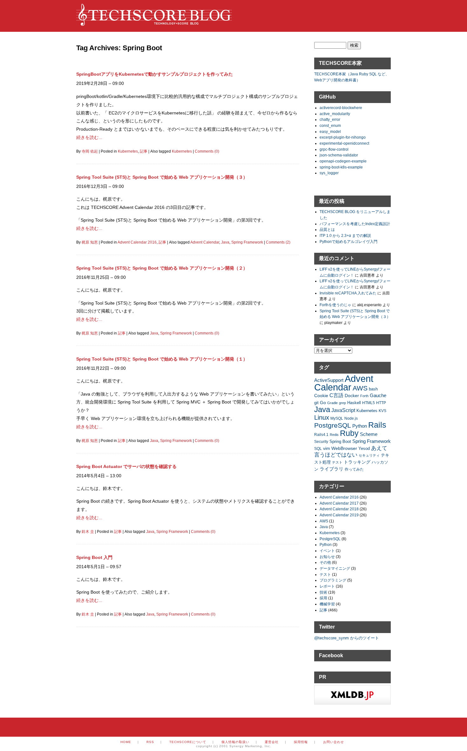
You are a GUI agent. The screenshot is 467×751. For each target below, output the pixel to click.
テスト (337, 462)
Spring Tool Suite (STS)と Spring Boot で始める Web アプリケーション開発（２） (161, 268)
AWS (360, 388)
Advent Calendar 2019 (339, 515)
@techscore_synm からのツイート (346, 638)
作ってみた (354, 469)
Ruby (349, 433)
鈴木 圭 (88, 532)
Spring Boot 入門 (94, 557)
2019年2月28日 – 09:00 (100, 83)
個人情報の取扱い (235, 742)
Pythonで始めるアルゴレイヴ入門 (348, 241)
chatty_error (330, 119)
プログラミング (333, 580)
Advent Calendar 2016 (137, 242)
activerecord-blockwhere (341, 108)
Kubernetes (128, 151)
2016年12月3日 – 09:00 (100, 186)
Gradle (332, 403)
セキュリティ (369, 455)
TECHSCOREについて (187, 742)
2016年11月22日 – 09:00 (101, 368)
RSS (150, 742)
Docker (352, 395)
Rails (377, 424)
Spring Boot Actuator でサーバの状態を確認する (126, 466)
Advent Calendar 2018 (339, 509)
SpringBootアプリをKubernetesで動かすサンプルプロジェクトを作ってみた (154, 74)
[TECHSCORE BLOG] (154, 22)
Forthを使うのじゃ (335, 305)
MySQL (336, 418)
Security (321, 441)
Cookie (321, 395)
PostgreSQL (332, 425)
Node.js (351, 418)
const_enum (330, 125)
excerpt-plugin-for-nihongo (343, 137)
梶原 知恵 (90, 242)
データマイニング (335, 568)
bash (373, 389)
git (316, 403)
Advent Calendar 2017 (339, 503)
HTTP (381, 403)
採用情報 (301, 742)
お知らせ (327, 557)
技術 (323, 592)
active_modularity (335, 114)
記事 (143, 151)
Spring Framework (247, 242)
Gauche (378, 395)
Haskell (354, 402)
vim (326, 448)
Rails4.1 (321, 434)
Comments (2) (278, 242)
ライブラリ (331, 469)
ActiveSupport (328, 380)
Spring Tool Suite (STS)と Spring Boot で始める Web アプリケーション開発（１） (161, 359)
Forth (364, 396)
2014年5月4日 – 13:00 (98, 475)
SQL (318, 448)
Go (323, 402)
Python (359, 426)
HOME (125, 742)
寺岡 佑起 (90, 151)
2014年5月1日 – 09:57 (98, 566)
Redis (334, 435)
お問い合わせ (333, 742)
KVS (382, 411)
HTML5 (368, 403)
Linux (321, 417)
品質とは (327, 229)
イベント (327, 550)
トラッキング (357, 462)
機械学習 (327, 604)
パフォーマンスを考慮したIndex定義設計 (355, 224)
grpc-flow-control (334, 149)
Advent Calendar (204, 242)
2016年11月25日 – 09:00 (101, 277)
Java (225, 242)
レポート (327, 586)
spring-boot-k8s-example (341, 167)
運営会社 (272, 742)
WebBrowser (344, 448)
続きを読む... (89, 137)
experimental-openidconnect (344, 143)
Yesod (364, 448)
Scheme (368, 434)
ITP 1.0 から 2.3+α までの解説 (345, 235)
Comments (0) (207, 151)
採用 (323, 598)
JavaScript (343, 410)
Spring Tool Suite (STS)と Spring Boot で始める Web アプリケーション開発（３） (161, 177)
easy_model (330, 131)
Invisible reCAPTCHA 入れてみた (348, 293)
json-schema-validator (339, 155)
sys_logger (329, 173)
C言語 (336, 395)
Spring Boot (340, 441)
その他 (325, 562)
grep (342, 403)
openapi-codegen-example (343, 161)
